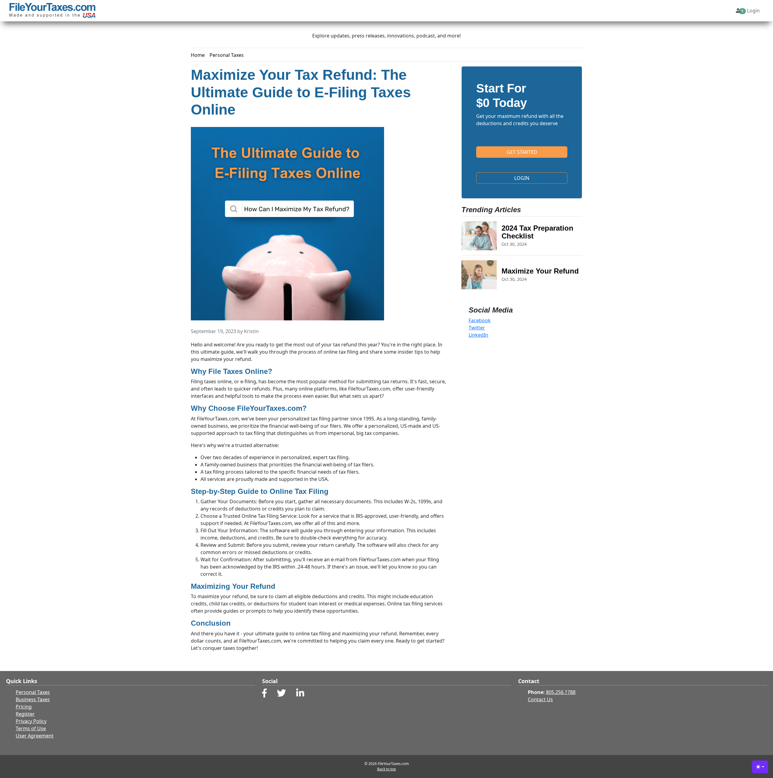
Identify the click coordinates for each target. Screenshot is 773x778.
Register (25, 714)
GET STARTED (522, 152)
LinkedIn (478, 335)
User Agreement (34, 735)
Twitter (477, 327)
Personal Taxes (227, 55)
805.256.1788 (561, 692)
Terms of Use (31, 728)
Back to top (386, 769)
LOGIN (521, 178)
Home (198, 55)
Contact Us (540, 699)
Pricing (24, 706)
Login (750, 10)
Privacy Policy (31, 721)
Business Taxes (33, 699)
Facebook (480, 320)
